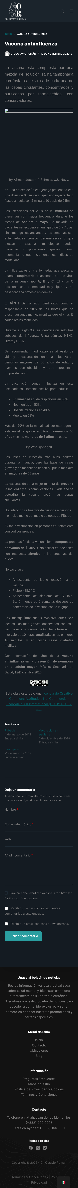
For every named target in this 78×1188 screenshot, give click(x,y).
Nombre (11, 809)
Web (8, 839)
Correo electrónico (19, 824)
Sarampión (12, 749)
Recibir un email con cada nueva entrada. (40, 924)
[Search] (62, 11)
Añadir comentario (19, 855)
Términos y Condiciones (29, 1177)
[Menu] (71, 11)
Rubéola (10, 730)
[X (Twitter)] (38, 1148)
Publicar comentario (23, 936)
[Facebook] (31, 1148)
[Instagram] (45, 1148)
